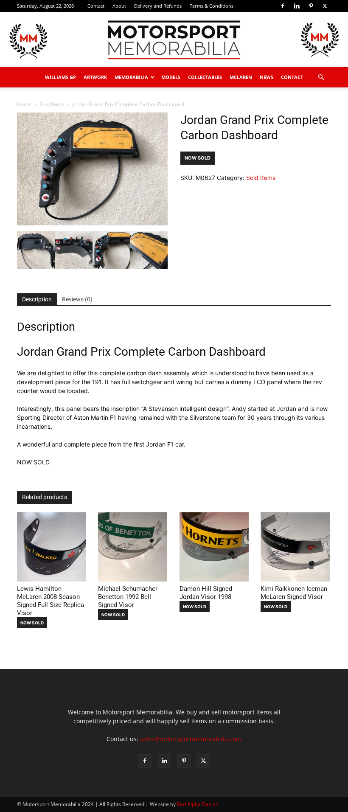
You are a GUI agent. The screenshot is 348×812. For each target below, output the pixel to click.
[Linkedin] (296, 6)
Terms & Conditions (211, 6)
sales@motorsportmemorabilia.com (190, 739)
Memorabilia (131, 77)
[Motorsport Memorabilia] (174, 40)
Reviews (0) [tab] (77, 299)
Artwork (95, 77)
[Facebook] (282, 6)
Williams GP (60, 77)
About (119, 6)
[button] (321, 77)
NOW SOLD (197, 158)
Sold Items (51, 104)
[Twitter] (324, 6)
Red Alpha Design (198, 804)
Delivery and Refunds (158, 6)
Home (24, 104)
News (266, 77)
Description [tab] (37, 299)
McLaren (241, 77)
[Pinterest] (310, 6)
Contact (95, 6)
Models (170, 77)
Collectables (205, 77)
